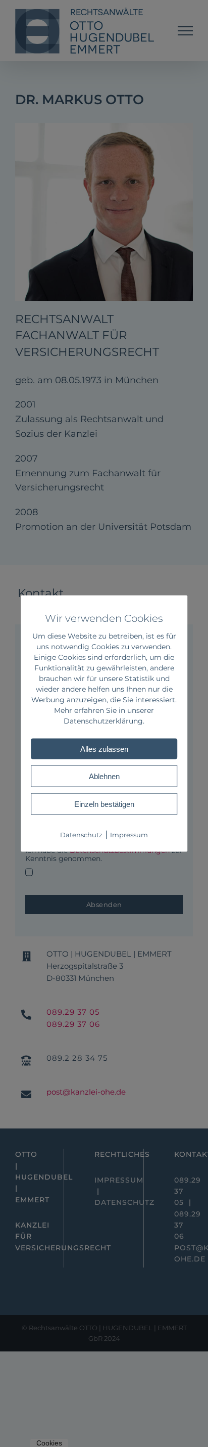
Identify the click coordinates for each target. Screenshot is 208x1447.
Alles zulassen (104, 749)
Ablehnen (104, 776)
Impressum (129, 835)
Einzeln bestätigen (104, 804)
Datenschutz (81, 835)
